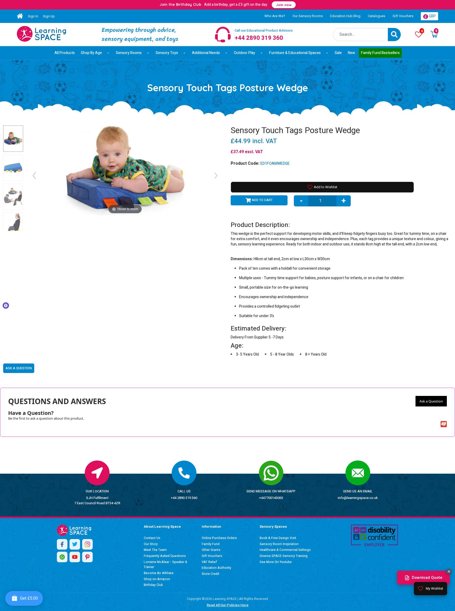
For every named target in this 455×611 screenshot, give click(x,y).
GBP (432, 16)
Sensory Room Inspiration (279, 544)
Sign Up (49, 16)
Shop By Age (91, 53)
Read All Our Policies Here (228, 605)
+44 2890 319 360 (184, 497)
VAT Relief (209, 562)
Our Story (151, 544)
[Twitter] (75, 544)
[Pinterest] (87, 557)
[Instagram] (87, 544)
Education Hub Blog (345, 15)
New (351, 53)
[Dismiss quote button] (449, 571)
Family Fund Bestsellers (380, 53)
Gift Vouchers (403, 15)
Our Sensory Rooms (308, 15)
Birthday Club (153, 585)
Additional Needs (206, 53)
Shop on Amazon (157, 579)
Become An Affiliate (159, 573)
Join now (283, 5)
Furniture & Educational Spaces (295, 53)
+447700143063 (271, 497)
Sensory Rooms (129, 53)
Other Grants (211, 549)
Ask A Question (19, 368)
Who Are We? (274, 15)
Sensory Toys (167, 53)
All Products (65, 53)
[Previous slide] (34, 175)
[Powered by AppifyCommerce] (444, 424)
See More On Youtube (276, 562)
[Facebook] (62, 544)
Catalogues (376, 15)
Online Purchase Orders (219, 538)
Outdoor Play (244, 53)
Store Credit (210, 573)
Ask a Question (431, 401)
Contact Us (152, 538)
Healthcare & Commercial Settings (285, 549)
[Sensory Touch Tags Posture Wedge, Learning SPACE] (13, 138)
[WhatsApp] (62, 557)
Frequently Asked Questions (165, 556)
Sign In (33, 16)
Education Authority (216, 567)
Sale (338, 53)
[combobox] (360, 34)
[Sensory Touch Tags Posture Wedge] (41, 34)
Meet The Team (155, 549)
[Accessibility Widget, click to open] (6, 305)
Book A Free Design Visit (278, 538)
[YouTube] (75, 557)
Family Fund (211, 544)
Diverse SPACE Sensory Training (284, 556)
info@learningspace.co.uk (358, 497)
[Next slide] (216, 175)
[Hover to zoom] (125, 170)
